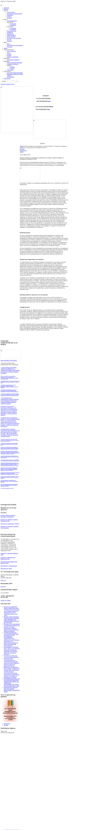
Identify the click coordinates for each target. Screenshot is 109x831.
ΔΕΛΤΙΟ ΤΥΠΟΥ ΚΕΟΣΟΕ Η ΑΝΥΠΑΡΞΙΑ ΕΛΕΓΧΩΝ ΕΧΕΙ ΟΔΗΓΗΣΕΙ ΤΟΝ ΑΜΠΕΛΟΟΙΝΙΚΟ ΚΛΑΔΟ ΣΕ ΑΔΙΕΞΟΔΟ (11, 619)
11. (10, 440)
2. (10, 377)
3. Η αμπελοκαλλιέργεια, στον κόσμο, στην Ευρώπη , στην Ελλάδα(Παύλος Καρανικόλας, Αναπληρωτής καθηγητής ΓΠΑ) (10, 382)
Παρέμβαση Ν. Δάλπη (6, 568)
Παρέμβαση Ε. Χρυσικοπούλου (9, 566)
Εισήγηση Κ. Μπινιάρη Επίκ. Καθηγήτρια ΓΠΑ (8, 558)
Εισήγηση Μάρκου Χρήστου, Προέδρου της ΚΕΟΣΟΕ (8, 516)
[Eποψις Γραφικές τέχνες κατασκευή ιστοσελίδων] (7, 84)
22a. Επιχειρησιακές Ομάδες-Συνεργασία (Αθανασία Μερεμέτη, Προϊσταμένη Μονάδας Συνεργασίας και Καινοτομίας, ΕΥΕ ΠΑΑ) (9, 485)
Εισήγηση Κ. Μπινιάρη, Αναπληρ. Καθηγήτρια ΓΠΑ (9, 520)
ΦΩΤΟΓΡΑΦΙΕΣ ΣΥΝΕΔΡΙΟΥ (9, 360)
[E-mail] (22, 149)
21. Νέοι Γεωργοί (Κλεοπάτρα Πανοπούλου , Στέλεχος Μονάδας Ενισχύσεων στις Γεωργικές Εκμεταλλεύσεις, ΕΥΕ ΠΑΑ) (10, 477)
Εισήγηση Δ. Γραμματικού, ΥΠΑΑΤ (10, 523)
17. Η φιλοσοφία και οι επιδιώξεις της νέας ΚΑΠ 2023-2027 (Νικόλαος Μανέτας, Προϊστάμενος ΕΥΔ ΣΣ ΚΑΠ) (10, 460)
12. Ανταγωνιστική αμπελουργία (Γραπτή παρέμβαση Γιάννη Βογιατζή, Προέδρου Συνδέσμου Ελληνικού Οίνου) (9, 444)
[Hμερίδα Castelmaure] (10, 721)
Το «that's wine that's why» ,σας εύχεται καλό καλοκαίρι (11, 656)
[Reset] (18, 81)
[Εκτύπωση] (23, 150)
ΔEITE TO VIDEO (6, 600)
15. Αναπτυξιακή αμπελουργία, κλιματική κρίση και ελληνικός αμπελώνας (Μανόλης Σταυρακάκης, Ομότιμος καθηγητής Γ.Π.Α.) (10, 456)
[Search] (1, 81)
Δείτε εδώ (3, 580)
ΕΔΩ (49, 101)
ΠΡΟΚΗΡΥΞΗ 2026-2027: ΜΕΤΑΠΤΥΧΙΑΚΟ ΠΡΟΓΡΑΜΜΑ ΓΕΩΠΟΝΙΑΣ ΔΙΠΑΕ (12, 689)
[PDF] (21, 152)
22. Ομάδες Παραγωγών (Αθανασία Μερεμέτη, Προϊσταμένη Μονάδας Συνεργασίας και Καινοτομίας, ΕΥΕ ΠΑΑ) (9, 481)
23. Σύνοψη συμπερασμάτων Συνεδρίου (7, 488)
